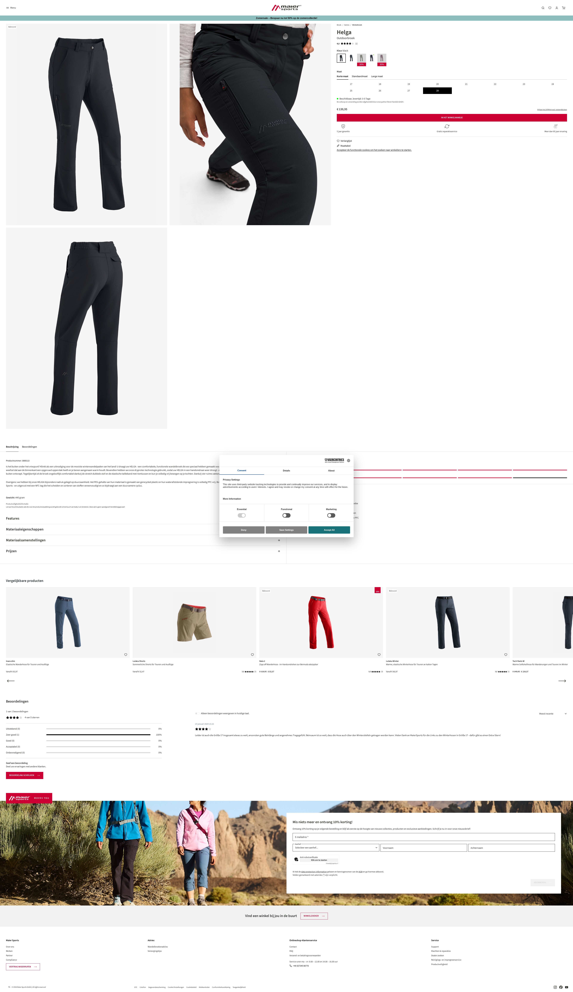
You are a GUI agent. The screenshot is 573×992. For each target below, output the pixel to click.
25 (351, 90)
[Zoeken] (543, 8)
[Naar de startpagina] (286, 8)
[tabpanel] (452, 87)
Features (12, 518)
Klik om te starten (319, 860)
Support (435, 946)
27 (409, 90)
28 (437, 90)
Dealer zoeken (437, 955)
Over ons (10, 946)
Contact (293, 946)
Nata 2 (262, 661)
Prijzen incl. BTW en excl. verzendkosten (552, 109)
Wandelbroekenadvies (158, 946)
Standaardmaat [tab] (360, 76)
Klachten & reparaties (441, 951)
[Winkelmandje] (563, 8)
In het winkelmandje (452, 117)
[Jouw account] (556, 8)
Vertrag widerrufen (20, 966)
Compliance (11, 959)
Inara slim (10, 661)
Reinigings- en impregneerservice (446, 959)
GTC (135, 987)
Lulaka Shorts (139, 661)
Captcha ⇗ (332, 863)
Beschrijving (12, 446)
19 (409, 84)
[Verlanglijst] (549, 8)
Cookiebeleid (191, 987)
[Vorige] (10, 680)
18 (380, 84)
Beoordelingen (29, 446)
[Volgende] (562, 680)
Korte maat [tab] (342, 76)
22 (495, 84)
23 (524, 84)
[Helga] (86, 124)
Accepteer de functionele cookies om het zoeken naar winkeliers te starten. (374, 150)
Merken (9, 951)
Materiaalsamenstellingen (26, 540)
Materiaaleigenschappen (24, 529)
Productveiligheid (439, 964)
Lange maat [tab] (377, 76)
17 (351, 84)
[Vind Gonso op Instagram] (555, 987)
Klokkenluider (204, 987)
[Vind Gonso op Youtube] (566, 987)
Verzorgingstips (155, 951)
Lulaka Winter (392, 661)
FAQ (291, 951)
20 (437, 84)
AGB (360, 871)
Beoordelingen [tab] (17, 701)
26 (380, 90)
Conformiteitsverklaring (221, 987)
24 (553, 84)
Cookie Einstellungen (176, 987)
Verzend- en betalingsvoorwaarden (305, 955)
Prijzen (11, 551)
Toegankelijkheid (239, 987)
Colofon (143, 987)
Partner (9, 955)
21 (466, 84)
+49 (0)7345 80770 (301, 965)
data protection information (314, 871)
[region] (168, 226)
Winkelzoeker (311, 915)
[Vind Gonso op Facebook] (561, 987)
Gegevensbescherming (156, 987)
